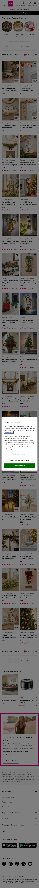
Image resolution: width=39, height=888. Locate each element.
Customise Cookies (19, 454)
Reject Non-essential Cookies (19, 460)
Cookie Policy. (8, 432)
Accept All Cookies (19, 465)
